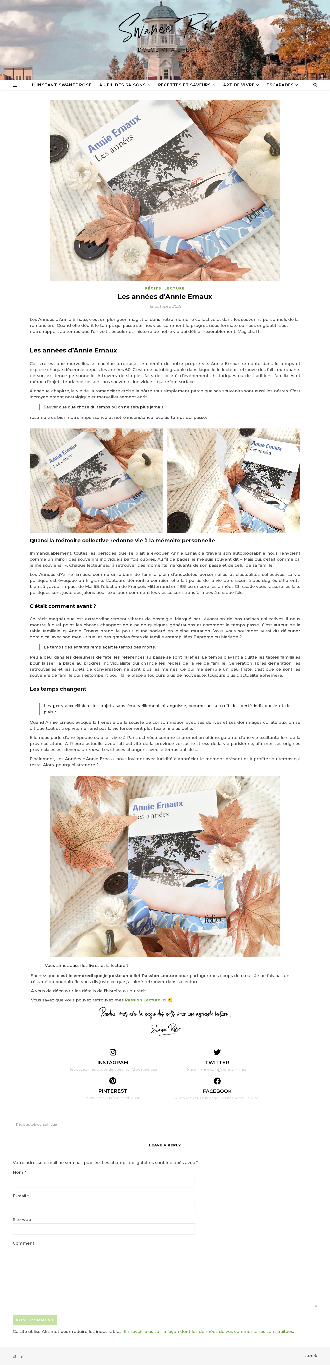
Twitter (217, 1062)
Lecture (175, 288)
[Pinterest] (112, 1080)
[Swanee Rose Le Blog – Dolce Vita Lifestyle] (165, 40)
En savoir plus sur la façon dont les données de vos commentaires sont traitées (208, 1331)
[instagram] (15, 1356)
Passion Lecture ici (145, 1000)
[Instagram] (112, 1052)
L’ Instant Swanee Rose (62, 85)
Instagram (112, 1062)
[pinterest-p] (22, 1356)
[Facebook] (217, 1081)
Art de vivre (239, 85)
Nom (19, 1172)
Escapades (280, 85)
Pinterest (112, 1091)
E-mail (21, 1195)
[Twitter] (217, 1052)
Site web (22, 1219)
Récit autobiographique (36, 1124)
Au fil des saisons (122, 85)
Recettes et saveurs (184, 85)
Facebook (217, 1091)
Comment (23, 1243)
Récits (153, 288)
